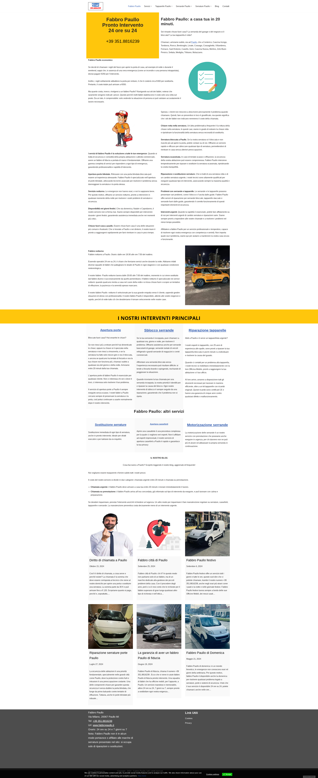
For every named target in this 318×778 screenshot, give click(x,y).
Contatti (225, 6)
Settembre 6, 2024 (194, 566)
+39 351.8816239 (122, 41)
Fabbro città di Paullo (152, 560)
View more (142, 776)
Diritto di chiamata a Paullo (108, 560)
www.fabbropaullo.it (103, 725)
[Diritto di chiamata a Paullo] (110, 534)
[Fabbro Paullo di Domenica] (207, 626)
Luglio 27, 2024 (96, 664)
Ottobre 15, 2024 (96, 566)
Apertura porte (110, 330)
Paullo (194, 42)
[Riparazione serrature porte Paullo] (110, 626)
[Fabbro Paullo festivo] (207, 534)
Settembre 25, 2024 (146, 566)
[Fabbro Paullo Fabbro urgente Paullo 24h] (95, 6)
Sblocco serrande (159, 330)
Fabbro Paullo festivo (201, 560)
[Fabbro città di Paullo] (159, 534)
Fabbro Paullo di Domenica (205, 652)
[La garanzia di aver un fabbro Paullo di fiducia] (159, 626)
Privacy (188, 723)
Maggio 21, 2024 (193, 659)
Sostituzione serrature (110, 424)
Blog (217, 6)
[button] (151, 6)
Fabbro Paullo (134, 6)
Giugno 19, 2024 (145, 664)
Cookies (188, 718)
